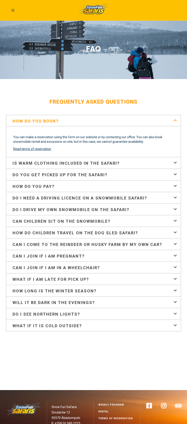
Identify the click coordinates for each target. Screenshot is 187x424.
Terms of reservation (115, 418)
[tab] (93, 120)
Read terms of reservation (32, 149)
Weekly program (111, 404)
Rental (103, 411)
